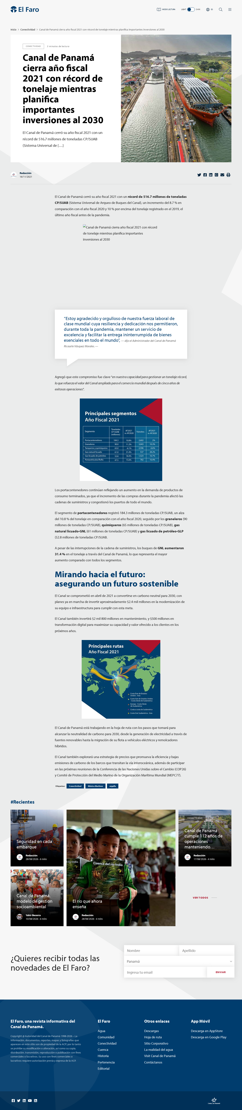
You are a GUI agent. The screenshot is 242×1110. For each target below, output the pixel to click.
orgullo (112, 786)
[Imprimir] (228, 175)
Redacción (25, 173)
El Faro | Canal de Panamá (25, 9)
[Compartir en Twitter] (199, 175)
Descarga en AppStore (207, 1031)
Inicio (13, 29)
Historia (103, 1056)
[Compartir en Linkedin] (211, 175)
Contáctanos (153, 1062)
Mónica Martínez (95, 786)
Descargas (151, 1031)
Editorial (103, 1068)
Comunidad (106, 1037)
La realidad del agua (158, 1049)
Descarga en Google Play (208, 1037)
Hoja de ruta (153, 1037)
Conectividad (27, 29)
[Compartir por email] (222, 175)
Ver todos (200, 897)
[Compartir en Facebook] (205, 175)
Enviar (221, 972)
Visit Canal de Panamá (160, 1056)
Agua (101, 1031)
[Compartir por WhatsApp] (216, 175)
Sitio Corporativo (156, 1043)
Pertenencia (106, 1062)
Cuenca (103, 1049)
